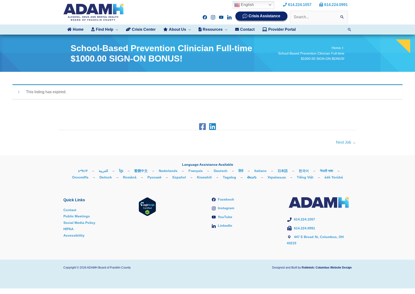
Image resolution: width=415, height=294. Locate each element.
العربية (103, 171)
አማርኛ (83, 171)
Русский (154, 177)
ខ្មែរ (121, 171)
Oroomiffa (80, 177)
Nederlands (168, 171)
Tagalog (229, 177)
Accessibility (74, 235)
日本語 (283, 171)
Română (129, 177)
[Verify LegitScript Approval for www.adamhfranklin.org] (147, 206)
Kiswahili (204, 177)
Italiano (260, 171)
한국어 (304, 171)
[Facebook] (202, 126)
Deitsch (105, 177)
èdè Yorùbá (333, 177)
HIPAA (68, 229)
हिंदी (240, 171)
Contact (69, 210)
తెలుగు (251, 177)
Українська (277, 177)
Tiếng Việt (305, 177)
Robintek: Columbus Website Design (327, 267)
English (247, 5)
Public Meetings (76, 216)
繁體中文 (141, 171)
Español (179, 177)
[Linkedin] (212, 126)
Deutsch (220, 171)
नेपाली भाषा (326, 171)
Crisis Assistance (264, 16)
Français (196, 171)
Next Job (346, 142)
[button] (115, 29)
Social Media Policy (79, 223)
